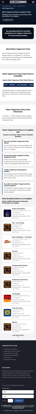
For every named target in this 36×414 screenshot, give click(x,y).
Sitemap (16, 410)
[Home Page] (18, 2)
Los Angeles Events (6, 6)
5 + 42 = (4, 400)
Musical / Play (21, 6)
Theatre (14, 6)
